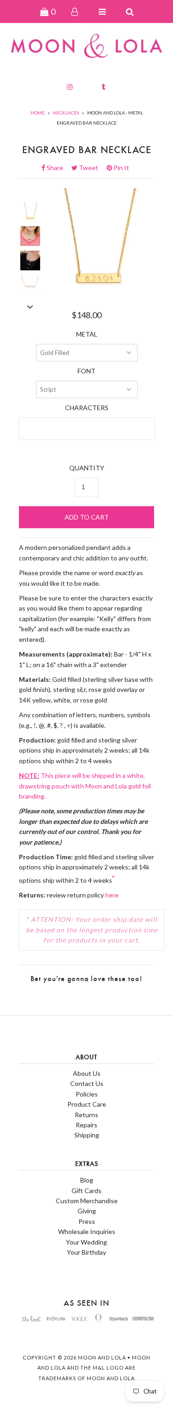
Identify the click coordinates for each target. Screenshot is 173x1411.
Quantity (86, 468)
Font (86, 371)
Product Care (86, 1104)
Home (37, 112)
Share (57, 167)
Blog (86, 1180)
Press (86, 1221)
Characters (86, 407)
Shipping (86, 1135)
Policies (87, 1094)
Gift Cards (86, 1190)
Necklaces (66, 112)
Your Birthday (86, 1252)
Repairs (86, 1125)
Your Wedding (86, 1242)
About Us (87, 1073)
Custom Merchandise (87, 1201)
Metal (86, 334)
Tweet (91, 167)
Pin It (120, 167)
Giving (87, 1211)
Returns (86, 1115)
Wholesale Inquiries (86, 1231)
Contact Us (86, 1083)
